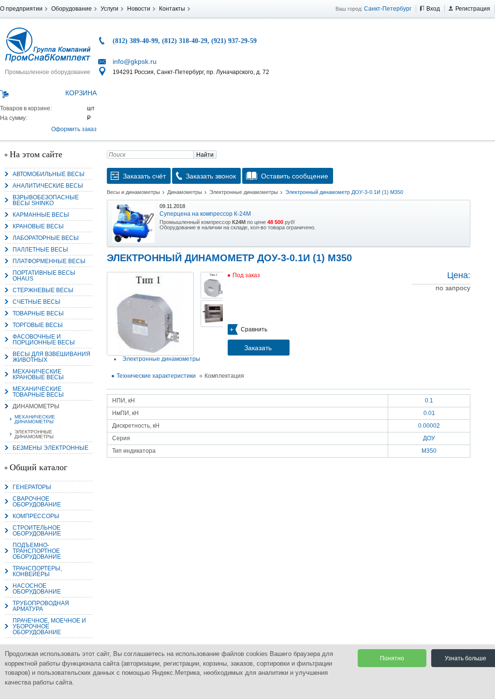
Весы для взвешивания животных (51, 357)
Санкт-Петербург (387, 8)
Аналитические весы (48, 185)
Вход (433, 8)
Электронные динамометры (34, 434)
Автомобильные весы (49, 174)
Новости (138, 8)
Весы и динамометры (133, 192)
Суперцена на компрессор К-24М (205, 213)
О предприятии (21, 8)
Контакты (172, 8)
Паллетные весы (40, 249)
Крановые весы (38, 226)
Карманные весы (41, 214)
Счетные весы (36, 301)
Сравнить (254, 329)
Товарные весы (38, 313)
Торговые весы (38, 325)
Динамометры (36, 406)
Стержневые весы (43, 290)
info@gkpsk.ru (135, 61)
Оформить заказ (74, 129)
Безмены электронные (50, 448)
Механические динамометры (35, 419)
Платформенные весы (49, 261)
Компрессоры (36, 516)
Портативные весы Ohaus (44, 275)
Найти (205, 154)
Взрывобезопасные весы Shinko (46, 200)
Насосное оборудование (37, 588)
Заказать (258, 348)
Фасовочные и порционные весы (44, 339)
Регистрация (472, 8)
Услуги (109, 8)
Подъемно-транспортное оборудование (37, 551)
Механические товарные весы (38, 392)
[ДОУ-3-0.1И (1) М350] (150, 313)
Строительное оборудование (37, 530)
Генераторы (32, 487)
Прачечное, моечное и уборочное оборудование (49, 626)
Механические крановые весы (38, 374)
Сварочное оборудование (37, 501)
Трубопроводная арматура (41, 606)
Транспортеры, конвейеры (37, 571)
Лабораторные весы (46, 238)
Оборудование (71, 8)
